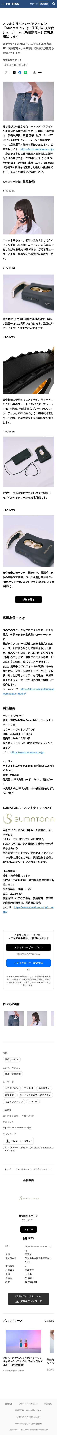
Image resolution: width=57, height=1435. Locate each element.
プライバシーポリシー (28, 1403)
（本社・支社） (27, 1115)
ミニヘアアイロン (14, 1102)
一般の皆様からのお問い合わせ (28, 1423)
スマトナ (32, 1102)
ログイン (34, 3)
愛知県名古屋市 (10, 1115)
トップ (8, 1169)
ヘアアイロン (11, 1088)
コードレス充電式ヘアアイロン (35, 1095)
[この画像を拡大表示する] (14, 1018)
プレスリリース (22, 1169)
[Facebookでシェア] (19, 72)
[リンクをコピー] (40, 72)
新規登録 (44, 3)
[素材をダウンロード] (34, 72)
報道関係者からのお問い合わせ (28, 1410)
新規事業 (9, 1095)
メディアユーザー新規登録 (28, 963)
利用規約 (48, 1403)
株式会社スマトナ (41, 1169)
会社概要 (9, 1403)
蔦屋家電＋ (44, 1088)
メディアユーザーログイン (28, 947)
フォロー (28, 1229)
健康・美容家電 (13, 1074)
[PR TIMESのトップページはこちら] (12, 4)
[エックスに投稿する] (14, 72)
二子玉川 (28, 1088)
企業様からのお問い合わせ (28, 1417)
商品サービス (11, 1059)
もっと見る (49, 1321)
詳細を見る (29, 599)
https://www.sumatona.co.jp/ (37, 149)
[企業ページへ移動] (28, 1199)
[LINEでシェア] (25, 72)
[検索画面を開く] (54, 4)
